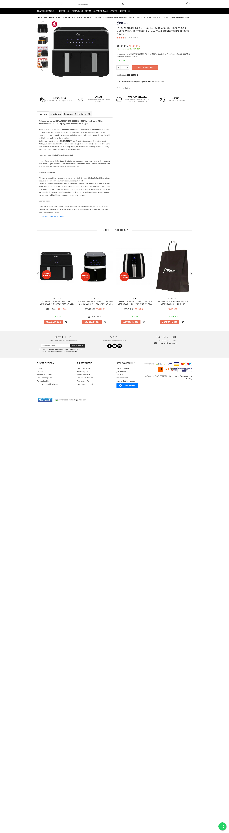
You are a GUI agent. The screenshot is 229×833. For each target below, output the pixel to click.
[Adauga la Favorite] (66, 322)
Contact (40, 368)
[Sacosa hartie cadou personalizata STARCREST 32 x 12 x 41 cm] (173, 266)
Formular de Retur (81, 11)
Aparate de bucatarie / (73, 17)
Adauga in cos (145, 67)
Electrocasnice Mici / (53, 17)
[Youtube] (114, 346)
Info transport (82, 371)
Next (42, 69)
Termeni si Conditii (44, 375)
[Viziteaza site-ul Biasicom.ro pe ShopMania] (45, 400)
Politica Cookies (43, 381)
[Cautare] (123, 4)
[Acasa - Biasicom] (50, 4)
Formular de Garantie (85, 384)
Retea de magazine (44, 378)
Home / (40, 17)
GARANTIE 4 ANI (100, 11)
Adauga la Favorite (126, 88)
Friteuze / (88, 17)
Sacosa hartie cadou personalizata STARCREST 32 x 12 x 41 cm (173, 302)
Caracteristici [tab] (55, 114)
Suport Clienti (84, 363)
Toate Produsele (45, 11)
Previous (42, 22)
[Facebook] (109, 346)
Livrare (113, 11)
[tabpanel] (81, 52)
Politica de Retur (83, 375)
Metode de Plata (83, 368)
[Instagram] (119, 346)
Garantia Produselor (85, 378)
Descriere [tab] (43, 114)
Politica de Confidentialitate (66, 352)
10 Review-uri (133, 37)
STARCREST (56, 299)
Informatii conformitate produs (51, 216)
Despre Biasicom (45, 363)
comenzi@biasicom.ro (167, 343)
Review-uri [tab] (84, 114)
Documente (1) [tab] (70, 114)
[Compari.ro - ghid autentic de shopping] (98, 400)
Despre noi (64, 11)
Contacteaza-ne (129, 385)
